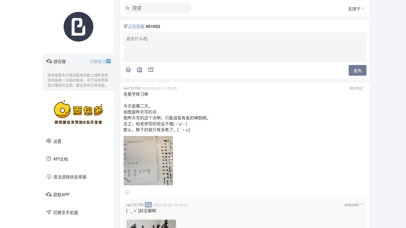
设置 (57, 141)
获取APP (61, 194)
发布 (357, 70)
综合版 (79, 61)
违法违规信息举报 (69, 177)
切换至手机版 (65, 212)
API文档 (60, 159)
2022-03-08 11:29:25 (159, 88)
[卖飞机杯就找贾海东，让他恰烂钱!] (78, 112)
